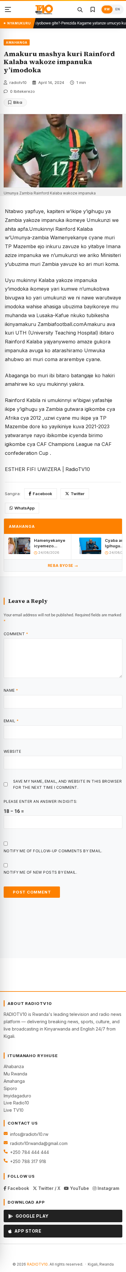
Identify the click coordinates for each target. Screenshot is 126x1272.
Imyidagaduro (17, 1095)
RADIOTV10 (37, 1264)
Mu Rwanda (15, 1073)
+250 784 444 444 (29, 1152)
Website (12, 751)
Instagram (107, 1188)
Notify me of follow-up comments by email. (53, 851)
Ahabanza (14, 1066)
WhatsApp (24, 508)
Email (11, 721)
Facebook (42, 493)
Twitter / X (48, 1188)
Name (11, 690)
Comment (16, 634)
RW (107, 9)
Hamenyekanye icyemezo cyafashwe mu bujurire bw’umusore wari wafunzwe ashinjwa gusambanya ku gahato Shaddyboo (50, 543)
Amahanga (14, 1081)
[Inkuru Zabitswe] (93, 9)
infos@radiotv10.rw (29, 1134)
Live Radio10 (16, 1102)
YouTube (79, 1188)
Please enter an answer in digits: (40, 801)
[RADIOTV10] (44, 9)
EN (117, 9)
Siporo (10, 1088)
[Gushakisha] (80, 9)
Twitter (77, 493)
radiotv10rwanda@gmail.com (39, 1143)
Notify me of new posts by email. (40, 872)
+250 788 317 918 (28, 1161)
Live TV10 (14, 1110)
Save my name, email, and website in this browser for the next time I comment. (67, 784)
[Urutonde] (8, 9)
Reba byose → (63, 565)
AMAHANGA (17, 42)
